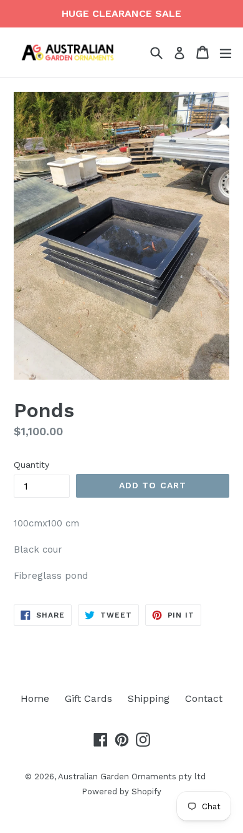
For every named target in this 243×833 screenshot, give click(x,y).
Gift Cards (88, 698)
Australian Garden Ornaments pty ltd (132, 776)
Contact (203, 698)
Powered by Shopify (121, 791)
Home (35, 698)
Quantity (31, 465)
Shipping (148, 698)
